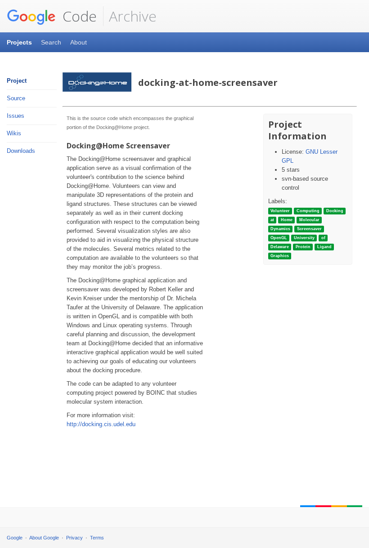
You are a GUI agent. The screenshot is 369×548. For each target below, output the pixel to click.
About (78, 42)
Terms (97, 537)
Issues (15, 115)
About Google (44, 537)
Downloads (21, 150)
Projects (19, 42)
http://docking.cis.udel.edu (101, 424)
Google (14, 537)
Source (16, 98)
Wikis (14, 133)
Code (78, 16)
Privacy (74, 537)
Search (51, 42)
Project (17, 80)
